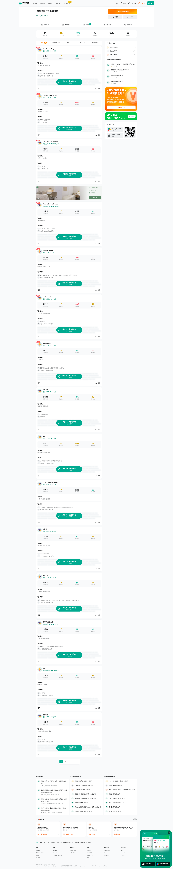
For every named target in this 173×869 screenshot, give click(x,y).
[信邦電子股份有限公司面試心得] (121, 76)
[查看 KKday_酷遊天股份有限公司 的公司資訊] (86, 790)
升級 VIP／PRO (40, 853)
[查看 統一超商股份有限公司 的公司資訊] (120, 811)
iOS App (55, 850)
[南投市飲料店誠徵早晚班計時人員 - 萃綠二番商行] (125, 829)
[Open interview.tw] (37, 842)
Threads (106, 853)
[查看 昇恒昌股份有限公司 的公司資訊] (120, 794)
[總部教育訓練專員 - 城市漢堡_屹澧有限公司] (48, 829)
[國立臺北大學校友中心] (121, 54)
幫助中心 (89, 858)
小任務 (123, 853)
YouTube (106, 858)
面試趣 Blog (73, 850)
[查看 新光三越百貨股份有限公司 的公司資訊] (120, 803)
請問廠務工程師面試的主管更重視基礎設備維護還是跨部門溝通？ (54, 800)
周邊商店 (38, 858)
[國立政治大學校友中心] (121, 47)
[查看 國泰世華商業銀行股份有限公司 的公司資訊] (86, 781)
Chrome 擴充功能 (57, 855)
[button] (44, 853)
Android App (56, 853)
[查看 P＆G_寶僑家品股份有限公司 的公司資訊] (120, 798)
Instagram (107, 850)
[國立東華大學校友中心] (121, 51)
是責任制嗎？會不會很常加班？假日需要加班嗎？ (53, 782)
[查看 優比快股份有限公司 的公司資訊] (120, 807)
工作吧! (123, 855)
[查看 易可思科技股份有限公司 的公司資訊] (86, 803)
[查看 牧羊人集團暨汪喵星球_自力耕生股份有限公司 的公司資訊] (86, 807)
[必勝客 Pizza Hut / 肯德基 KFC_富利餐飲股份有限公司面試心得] (121, 65)
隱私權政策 (90, 855)
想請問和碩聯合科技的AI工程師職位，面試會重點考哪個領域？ (53, 809)
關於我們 (38, 850)
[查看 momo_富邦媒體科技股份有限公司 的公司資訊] (86, 785)
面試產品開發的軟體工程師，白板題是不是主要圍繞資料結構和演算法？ (54, 791)
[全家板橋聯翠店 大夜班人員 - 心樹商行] (74, 829)
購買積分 (38, 855)
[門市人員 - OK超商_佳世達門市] (99, 829)
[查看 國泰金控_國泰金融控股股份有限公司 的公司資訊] (86, 798)
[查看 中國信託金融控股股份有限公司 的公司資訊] (86, 811)
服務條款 (89, 850)
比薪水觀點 (73, 853)
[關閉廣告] (169, 832)
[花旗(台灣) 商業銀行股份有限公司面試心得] (121, 70)
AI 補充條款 (90, 853)
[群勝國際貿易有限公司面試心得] (121, 82)
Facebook (106, 855)
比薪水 (123, 850)
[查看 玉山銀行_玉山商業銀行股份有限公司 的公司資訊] (86, 794)
